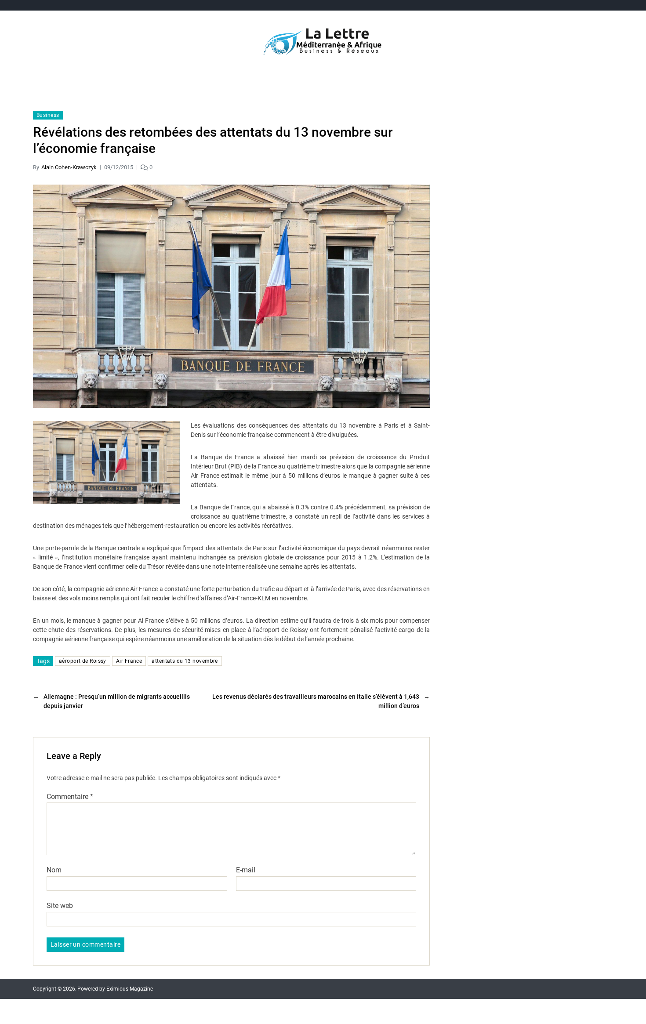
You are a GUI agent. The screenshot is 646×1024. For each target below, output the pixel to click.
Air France (129, 661)
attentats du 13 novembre (185, 661)
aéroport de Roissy (82, 661)
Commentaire (70, 797)
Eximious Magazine (129, 989)
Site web (60, 905)
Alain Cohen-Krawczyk (69, 167)
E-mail (245, 870)
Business (47, 115)
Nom (54, 870)
